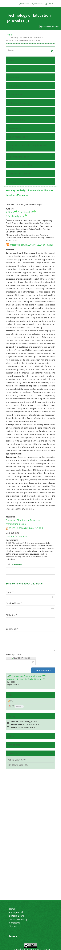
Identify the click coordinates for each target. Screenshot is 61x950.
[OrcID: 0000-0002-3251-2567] (26, 215)
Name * (10, 592)
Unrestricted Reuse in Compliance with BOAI (28, 147)
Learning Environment (17, 536)
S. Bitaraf (10, 212)
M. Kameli (25, 212)
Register (38, 3)
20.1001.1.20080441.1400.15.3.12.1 (26, 528)
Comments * (12, 628)
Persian (25, 3)
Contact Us (14, 182)
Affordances (23, 520)
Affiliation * (11, 615)
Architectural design (16, 523)
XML (12, 701)
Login (50, 3)
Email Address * (14, 603)
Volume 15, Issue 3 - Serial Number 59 (26, 679)
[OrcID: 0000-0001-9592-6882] (34, 211)
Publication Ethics (17, 120)
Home (9, 34)
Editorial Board (16, 94)
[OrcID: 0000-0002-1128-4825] (16, 211)
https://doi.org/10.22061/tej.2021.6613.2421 (31, 244)
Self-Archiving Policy (19, 156)
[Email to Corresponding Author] (32, 212)
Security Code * (13, 654)
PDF (16, 706)
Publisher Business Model (21, 165)
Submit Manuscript (18, 86)
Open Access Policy (18, 136)
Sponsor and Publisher (20, 173)
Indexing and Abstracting (21, 103)
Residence (35, 520)
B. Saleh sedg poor (15, 216)
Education (11, 520)
